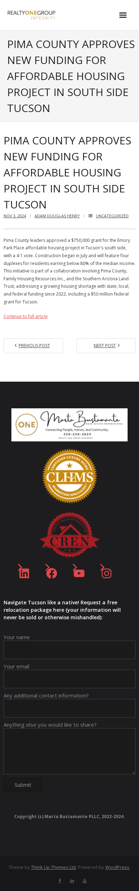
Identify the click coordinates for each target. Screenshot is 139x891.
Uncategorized (112, 215)
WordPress (117, 867)
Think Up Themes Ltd (53, 867)
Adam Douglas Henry (57, 215)
